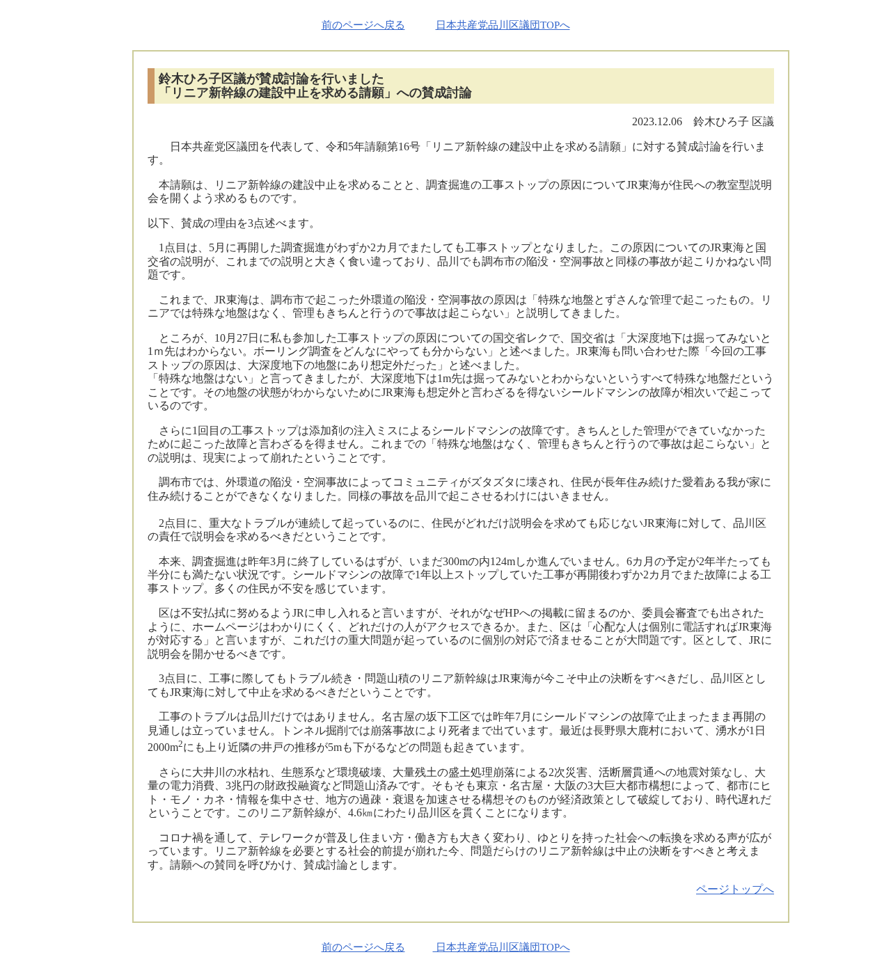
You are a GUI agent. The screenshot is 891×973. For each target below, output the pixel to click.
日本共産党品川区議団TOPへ (503, 25)
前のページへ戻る (363, 25)
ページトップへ (735, 889)
